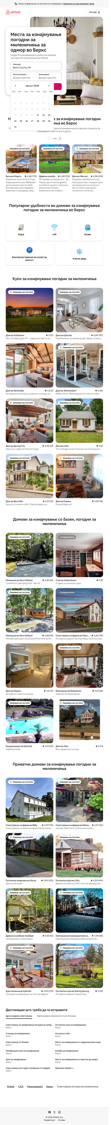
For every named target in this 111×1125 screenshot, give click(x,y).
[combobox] (36, 67)
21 (38, 115)
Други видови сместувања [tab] (19, 1016)
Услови (61, 1120)
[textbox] (23, 77)
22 (43, 115)
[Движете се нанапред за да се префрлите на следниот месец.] (49, 86)
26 (26, 121)
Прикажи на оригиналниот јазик (78, 3)
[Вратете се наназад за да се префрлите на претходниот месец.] (15, 86)
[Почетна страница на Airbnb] (13, 12)
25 (21, 121)
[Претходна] (49, 138)
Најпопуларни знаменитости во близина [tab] (56, 1016)
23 (49, 115)
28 (38, 121)
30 (49, 121)
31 (15, 127)
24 (15, 121)
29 (43, 121)
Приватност (50, 1120)
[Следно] (60, 138)
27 (32, 121)
